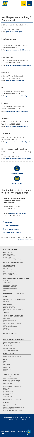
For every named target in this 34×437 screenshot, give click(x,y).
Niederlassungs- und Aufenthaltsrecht (13, 309)
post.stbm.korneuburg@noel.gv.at (18, 159)
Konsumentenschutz (8, 306)
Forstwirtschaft (7, 343)
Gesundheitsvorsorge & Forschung (12, 323)
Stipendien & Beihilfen (8, 273)
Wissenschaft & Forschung (10, 274)
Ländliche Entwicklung (9, 348)
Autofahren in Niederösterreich (11, 382)
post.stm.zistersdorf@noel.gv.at (18, 142)
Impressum (12, 419)
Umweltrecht (6, 367)
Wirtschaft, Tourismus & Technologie (12, 410)
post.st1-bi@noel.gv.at (17, 213)
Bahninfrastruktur (7, 383)
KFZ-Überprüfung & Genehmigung (12, 386)
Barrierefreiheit (11, 417)
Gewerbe (5, 405)
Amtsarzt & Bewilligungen (9, 320)
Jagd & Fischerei (7, 345)
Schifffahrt (6, 394)
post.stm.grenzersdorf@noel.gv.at (18, 65)
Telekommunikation (8, 282)
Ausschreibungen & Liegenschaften (12, 404)
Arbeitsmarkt (6, 402)
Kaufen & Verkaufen (8, 254)
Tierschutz (6, 312)
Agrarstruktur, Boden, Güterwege (11, 342)
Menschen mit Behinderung (10, 307)
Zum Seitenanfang (26, 240)
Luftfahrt (5, 389)
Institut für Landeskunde (9, 271)
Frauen (5, 298)
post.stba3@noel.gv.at (14, 32)
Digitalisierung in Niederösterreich (12, 281)
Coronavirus (6, 318)
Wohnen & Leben (7, 257)
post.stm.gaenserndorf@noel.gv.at (18, 50)
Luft (4, 362)
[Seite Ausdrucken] (3, 434)
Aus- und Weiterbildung (9, 265)
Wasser (5, 370)
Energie (5, 359)
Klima (4, 361)
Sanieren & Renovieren (9, 255)
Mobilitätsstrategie (8, 391)
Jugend (5, 303)
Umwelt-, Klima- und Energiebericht (12, 356)
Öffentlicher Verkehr (8, 393)
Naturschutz (6, 366)
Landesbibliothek (7, 270)
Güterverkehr (6, 385)
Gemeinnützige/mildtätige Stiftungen (12, 259)
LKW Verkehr (6, 388)
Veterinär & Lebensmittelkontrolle (11, 350)
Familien (5, 296)
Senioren (5, 311)
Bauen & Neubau (7, 252)
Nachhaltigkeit (6, 364)
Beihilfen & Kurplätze (8, 330)
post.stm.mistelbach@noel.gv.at (18, 96)
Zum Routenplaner (12, 226)
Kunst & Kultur (7, 336)
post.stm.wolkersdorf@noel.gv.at (18, 126)
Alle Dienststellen (12, 229)
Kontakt (22, 419)
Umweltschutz (6, 369)
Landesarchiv (6, 268)
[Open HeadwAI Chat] (28, 432)
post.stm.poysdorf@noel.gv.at (17, 111)
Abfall (4, 358)
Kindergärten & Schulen (9, 266)
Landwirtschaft (7, 347)
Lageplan (8, 222)
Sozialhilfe (5, 328)
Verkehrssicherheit (8, 396)
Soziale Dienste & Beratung (10, 326)
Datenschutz (25, 417)
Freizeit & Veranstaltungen (10, 288)
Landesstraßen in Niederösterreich (12, 380)
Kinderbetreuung (7, 304)
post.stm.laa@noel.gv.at (15, 80)
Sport (4, 290)
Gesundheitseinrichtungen (10, 321)
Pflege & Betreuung (8, 325)
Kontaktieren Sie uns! (13, 232)
